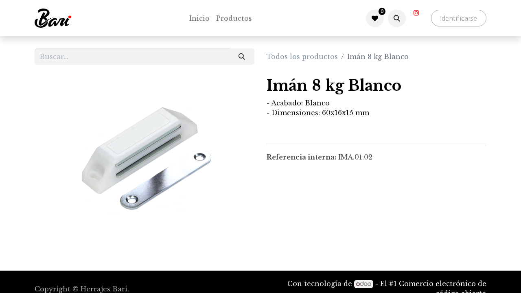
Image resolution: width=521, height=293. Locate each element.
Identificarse (458, 18)
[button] (397, 18)
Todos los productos (302, 56)
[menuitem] (199, 18)
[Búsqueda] (242, 56)
